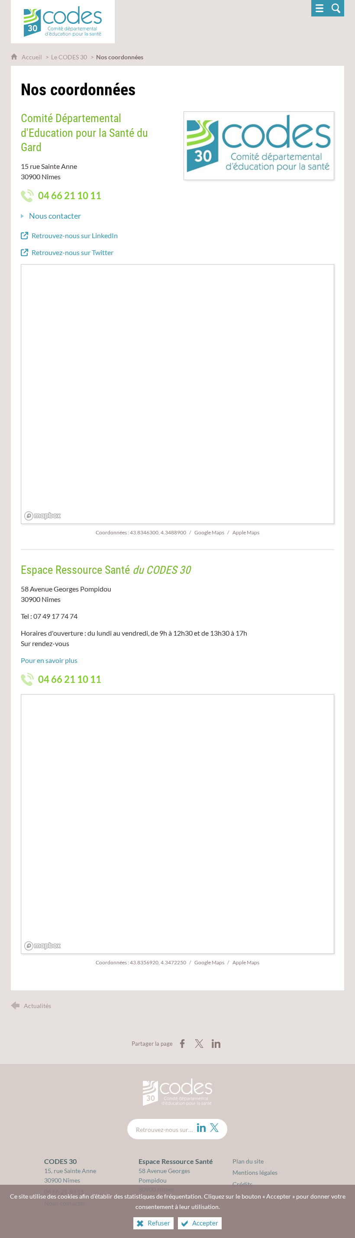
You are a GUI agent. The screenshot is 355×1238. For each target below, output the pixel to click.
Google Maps (209, 532)
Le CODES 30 (69, 57)
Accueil (32, 57)
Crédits (242, 1184)
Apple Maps (245, 532)
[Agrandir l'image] (259, 145)
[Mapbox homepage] (42, 515)
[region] (178, 394)
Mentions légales (255, 1172)
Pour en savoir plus (49, 660)
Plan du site (248, 1161)
